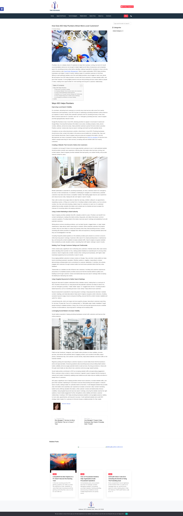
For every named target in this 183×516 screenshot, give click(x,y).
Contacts (108, 16)
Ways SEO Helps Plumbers (59, 87)
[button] (2, 9)
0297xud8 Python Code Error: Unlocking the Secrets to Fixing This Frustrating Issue (117, 478)
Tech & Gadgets (73, 16)
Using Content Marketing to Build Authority (65, 92)
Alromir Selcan (56, 29)
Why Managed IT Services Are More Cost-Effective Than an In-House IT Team (65, 422)
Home (52, 16)
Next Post (87, 418)
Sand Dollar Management (71, 71)
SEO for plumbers (93, 137)
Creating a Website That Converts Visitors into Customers (69, 91)
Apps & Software (61, 16)
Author (55, 99)
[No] (181, 514)
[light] (131, 16)
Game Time (92, 16)
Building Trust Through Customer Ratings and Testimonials (69, 94)
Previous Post (60, 418)
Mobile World (83, 16)
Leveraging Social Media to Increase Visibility (66, 97)
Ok (126, 513)
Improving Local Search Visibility (62, 89)
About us (100, 16)
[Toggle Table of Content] (80, 85)
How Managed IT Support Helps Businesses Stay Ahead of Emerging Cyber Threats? (94, 422)
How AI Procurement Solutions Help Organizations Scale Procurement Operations (89, 478)
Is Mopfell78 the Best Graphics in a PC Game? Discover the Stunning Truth (63, 478)
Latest (54, 474)
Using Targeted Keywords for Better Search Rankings (68, 95)
